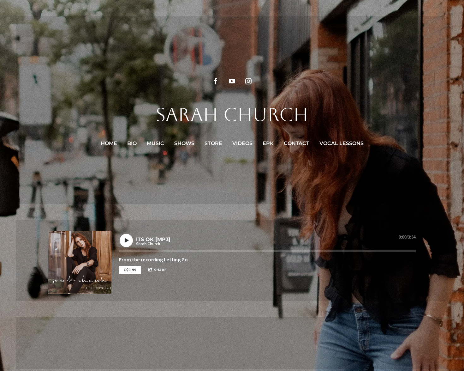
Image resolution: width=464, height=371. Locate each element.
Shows (184, 143)
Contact (296, 143)
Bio (132, 143)
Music (155, 143)
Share (160, 270)
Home (109, 143)
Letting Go (176, 259)
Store (213, 143)
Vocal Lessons (341, 143)
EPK (268, 143)
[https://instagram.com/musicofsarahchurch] (248, 81)
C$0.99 (130, 270)
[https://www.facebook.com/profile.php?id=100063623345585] (215, 81)
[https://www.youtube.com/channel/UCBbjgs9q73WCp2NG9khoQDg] (232, 81)
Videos (242, 143)
